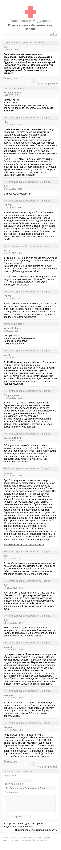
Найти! (53, 34)
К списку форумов (48, 83)
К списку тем (10, 78)
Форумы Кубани (43, 838)
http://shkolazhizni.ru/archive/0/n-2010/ (24, 544)
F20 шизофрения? (14, 343)
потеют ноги (10, 102)
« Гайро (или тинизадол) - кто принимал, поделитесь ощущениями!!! (26, 825)
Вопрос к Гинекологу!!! (16, 341)
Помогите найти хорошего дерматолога (25, 105)
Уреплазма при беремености (19, 338)
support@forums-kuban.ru (36, 840)
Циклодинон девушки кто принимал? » (36, 830)
